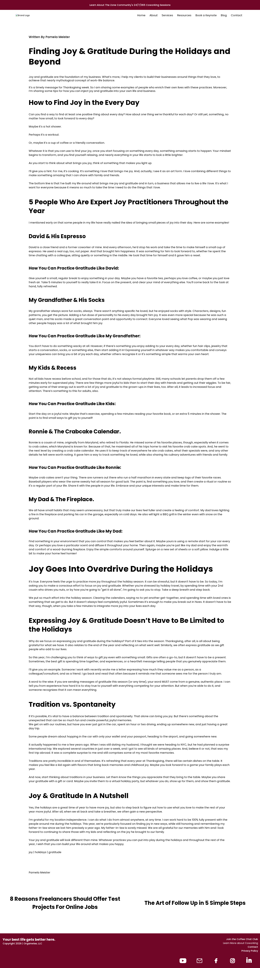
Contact (236, 15)
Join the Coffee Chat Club (242, 939)
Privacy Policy (249, 950)
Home (141, 15)
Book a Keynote (206, 15)
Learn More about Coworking (240, 943)
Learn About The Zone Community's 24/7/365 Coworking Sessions (130, 5)
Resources (184, 15)
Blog (224, 15)
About (154, 15)
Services (167, 15)
